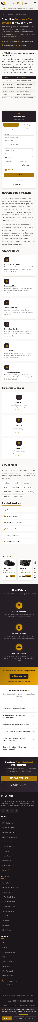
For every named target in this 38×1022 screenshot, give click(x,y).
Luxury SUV (6, 892)
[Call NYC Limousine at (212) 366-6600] (14, 3)
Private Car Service (8, 828)
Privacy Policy (4, 1006)
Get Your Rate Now (19, 778)
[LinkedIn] (16, 811)
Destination (9, 140)
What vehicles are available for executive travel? (14, 716)
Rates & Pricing (7, 870)
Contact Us (6, 947)
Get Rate (19, 175)
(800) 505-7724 (20, 184)
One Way (11, 125)
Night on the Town (8, 865)
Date (5, 147)
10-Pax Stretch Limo (9, 906)
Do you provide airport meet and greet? (17, 731)
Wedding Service (13, 535)
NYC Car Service (12, 516)
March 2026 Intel (7, 976)
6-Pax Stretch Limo (8, 897)
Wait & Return (27, 129)
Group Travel (11, 529)
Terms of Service (13, 1006)
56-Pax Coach (7, 930)
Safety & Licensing (8, 961)
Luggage (24, 161)
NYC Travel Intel (7, 971)
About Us (5, 943)
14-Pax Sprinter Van (8, 911)
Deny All (30, 1018)
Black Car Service (13, 510)
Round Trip (27, 125)
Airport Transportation (14, 522)
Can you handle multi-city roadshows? (16, 724)
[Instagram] (7, 811)
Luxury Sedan (6, 883)
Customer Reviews (8, 952)
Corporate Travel (7, 842)
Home (3, 14)
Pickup (7, 134)
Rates (12, 576)
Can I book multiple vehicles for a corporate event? (14, 748)
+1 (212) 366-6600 (11, 981)
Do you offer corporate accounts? (14, 708)
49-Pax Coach (7, 925)
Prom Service (6, 860)
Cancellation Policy (23, 1006)
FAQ (3, 957)
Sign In (27, 3)
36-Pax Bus (6, 920)
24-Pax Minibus (7, 916)
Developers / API (32, 1006)
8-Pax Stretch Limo (8, 902)
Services (10, 14)
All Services (6, 966)
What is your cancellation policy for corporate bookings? (15, 739)
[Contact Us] (18, 3)
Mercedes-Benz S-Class (10, 887)
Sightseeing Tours (13, 541)
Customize (19, 1018)
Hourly (11, 129)
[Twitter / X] (12, 811)
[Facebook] (3, 811)
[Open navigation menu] (35, 3)
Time (5, 153)
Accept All (7, 1018)
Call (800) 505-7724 (20, 785)
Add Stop (9, 170)
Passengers (9, 161)
